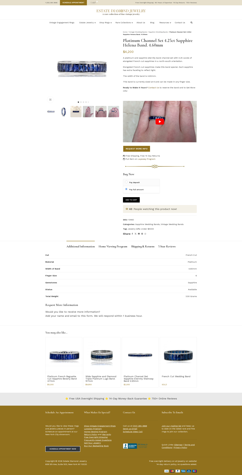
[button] (48, 111)
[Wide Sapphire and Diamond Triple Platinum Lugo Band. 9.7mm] (102, 355)
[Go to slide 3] (83, 102)
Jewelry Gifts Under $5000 (141, 229)
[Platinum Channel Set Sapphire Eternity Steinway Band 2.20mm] (140, 355)
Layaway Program (146, 159)
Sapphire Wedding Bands (158, 32)
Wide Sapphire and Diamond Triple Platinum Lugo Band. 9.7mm (100, 378)
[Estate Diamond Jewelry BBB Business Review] (135, 446)
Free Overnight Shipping (96, 437)
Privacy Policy (180, 447)
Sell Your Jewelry (92, 443)
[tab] (80, 245)
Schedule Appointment (73, 3)
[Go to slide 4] (86, 102)
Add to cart (131, 200)
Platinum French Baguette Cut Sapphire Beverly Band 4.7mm (62, 378)
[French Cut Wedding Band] (178, 355)
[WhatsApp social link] (145, 234)
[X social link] (135, 234)
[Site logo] (121, 12)
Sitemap (178, 444)
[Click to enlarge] (50, 99)
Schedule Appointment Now (63, 449)
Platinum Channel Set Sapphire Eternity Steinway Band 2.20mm (138, 378)
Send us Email (130, 428)
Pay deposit (134, 182)
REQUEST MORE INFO (136, 148)
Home (125, 32)
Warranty (106, 434)
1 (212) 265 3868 (51, 3)
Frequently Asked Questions (98, 440)
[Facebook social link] (132, 234)
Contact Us (153, 87)
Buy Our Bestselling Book (96, 446)
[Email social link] (138, 234)
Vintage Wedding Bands (138, 32)
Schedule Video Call (133, 431)
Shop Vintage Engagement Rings (100, 426)
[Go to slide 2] (81, 102)
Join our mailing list (171, 426)
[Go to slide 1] (78, 102)
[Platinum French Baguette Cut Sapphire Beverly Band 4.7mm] (63, 355)
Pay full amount (136, 190)
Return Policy (90, 434)
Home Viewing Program (95, 431)
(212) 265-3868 (140, 426)
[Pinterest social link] (142, 234)
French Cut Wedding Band (176, 376)
